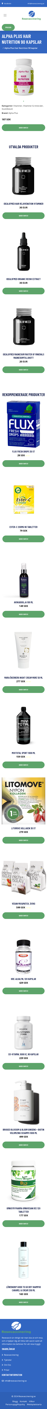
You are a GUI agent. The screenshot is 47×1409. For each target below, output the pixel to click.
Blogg (15, 1401)
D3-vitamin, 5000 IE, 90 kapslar (23, 1054)
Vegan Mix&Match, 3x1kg (23, 903)
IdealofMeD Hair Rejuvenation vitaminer (23, 203)
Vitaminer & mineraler (33, 105)
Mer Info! (23, 127)
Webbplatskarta (34, 1404)
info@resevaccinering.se (36, 4)
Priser (8, 27)
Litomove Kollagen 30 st (23, 828)
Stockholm (7, 4)
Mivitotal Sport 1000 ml (23, 752)
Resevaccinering (11, 1355)
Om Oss (7, 1365)
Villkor (32, 1401)
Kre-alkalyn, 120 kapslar (23, 978)
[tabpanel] (23, 77)
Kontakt (23, 1401)
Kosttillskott (7, 109)
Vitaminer (17, 105)
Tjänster (8, 1360)
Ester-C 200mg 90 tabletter (23, 526)
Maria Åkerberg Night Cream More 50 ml (23, 677)
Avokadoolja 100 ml (23, 602)
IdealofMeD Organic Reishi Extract (23, 278)
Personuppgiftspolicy (15, 1404)
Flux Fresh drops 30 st (23, 451)
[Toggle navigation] (5, 15)
